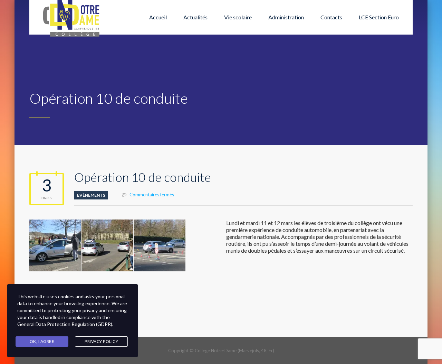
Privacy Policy (101, 341)
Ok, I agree (42, 341)
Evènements (91, 195)
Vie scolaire (238, 17)
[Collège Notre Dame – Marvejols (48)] (71, 17)
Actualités (195, 17)
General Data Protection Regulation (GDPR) (64, 324)
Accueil (158, 17)
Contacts (331, 17)
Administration (286, 17)
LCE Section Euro (379, 17)
